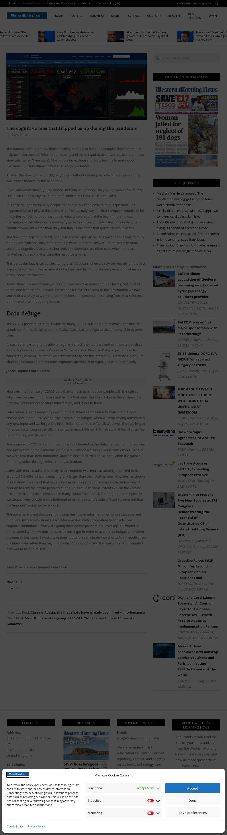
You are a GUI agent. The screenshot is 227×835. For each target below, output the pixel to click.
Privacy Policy (36, 826)
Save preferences (193, 812)
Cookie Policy (15, 826)
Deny (193, 800)
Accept (192, 788)
